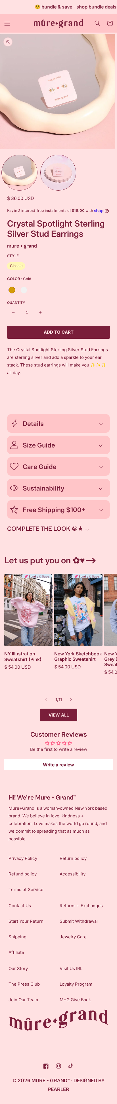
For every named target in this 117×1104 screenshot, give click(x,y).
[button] (7, 23)
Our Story (18, 968)
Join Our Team (23, 999)
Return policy (73, 858)
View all (59, 715)
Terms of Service (26, 889)
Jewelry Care (73, 936)
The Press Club (24, 984)
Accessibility (72, 874)
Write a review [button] (58, 765)
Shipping (17, 936)
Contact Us (20, 905)
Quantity (16, 302)
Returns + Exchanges (81, 905)
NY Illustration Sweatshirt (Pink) (22, 656)
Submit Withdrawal (79, 921)
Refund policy (23, 874)
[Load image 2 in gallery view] (58, 173)
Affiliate (16, 952)
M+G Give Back (75, 999)
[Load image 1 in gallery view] (19, 173)
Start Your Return (26, 921)
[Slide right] (71, 699)
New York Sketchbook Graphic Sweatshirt (78, 656)
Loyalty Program (76, 984)
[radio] (16, 266)
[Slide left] (46, 699)
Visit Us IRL (71, 968)
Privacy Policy (23, 858)
